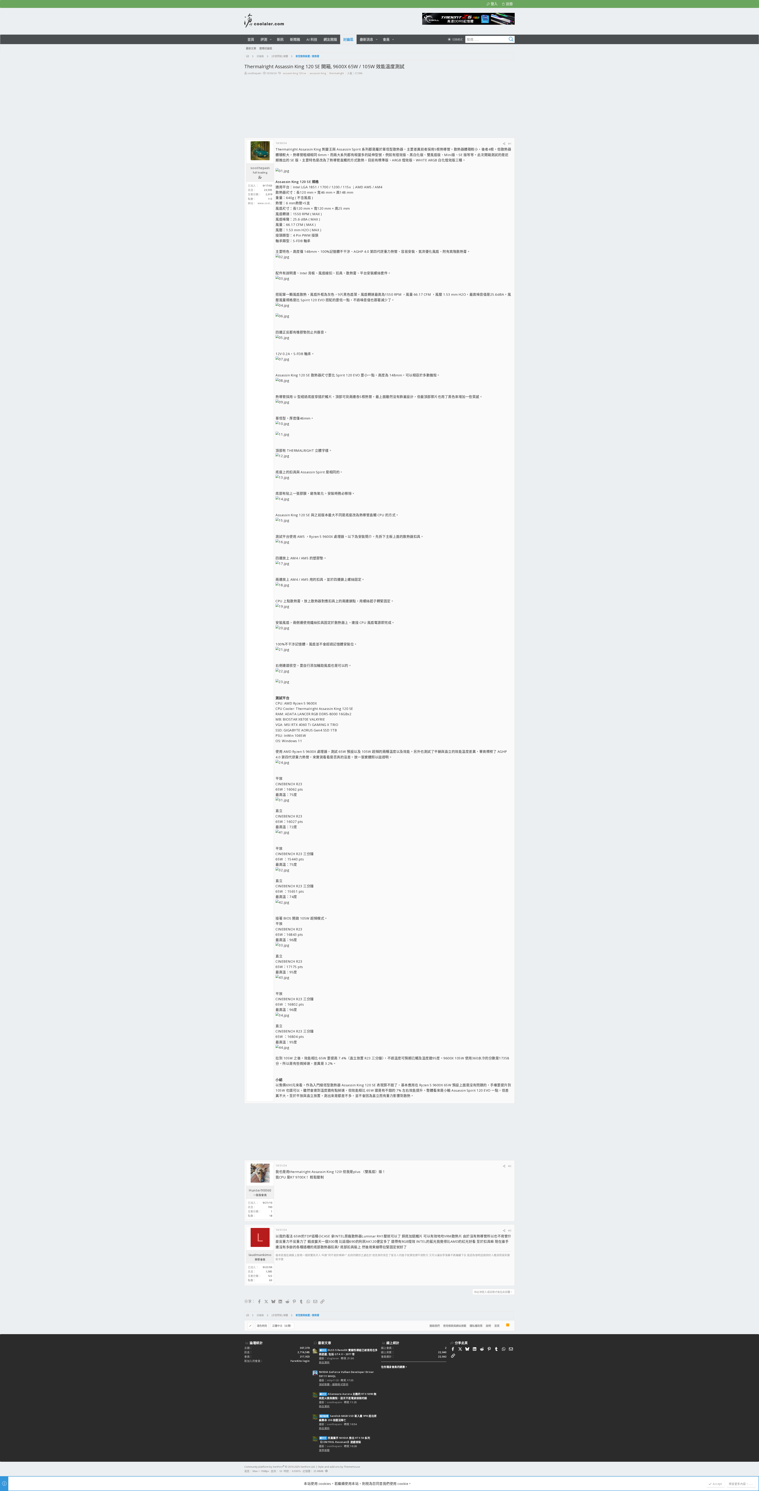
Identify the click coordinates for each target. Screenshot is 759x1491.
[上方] (503, 1326)
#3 (509, 1230)
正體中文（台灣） (282, 1325)
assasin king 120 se (294, 73)
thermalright (336, 73)
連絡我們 (435, 1325)
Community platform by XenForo (279, 1466)
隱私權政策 (476, 1325)
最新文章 (324, 1343)
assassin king (318, 73)
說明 (488, 1325)
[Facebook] (513, 1469)
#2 (509, 1166)
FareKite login (300, 1361)
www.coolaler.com (269, 203)
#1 (509, 143)
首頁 (496, 1325)
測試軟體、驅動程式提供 (333, 1384)
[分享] (504, 144)
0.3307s (296, 1471)
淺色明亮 (262, 1325)
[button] (271, 39)
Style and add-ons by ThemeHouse (339, 1466)
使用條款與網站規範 (454, 1325)
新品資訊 (324, 1362)
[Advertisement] (379, 108)
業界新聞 (324, 1450)
